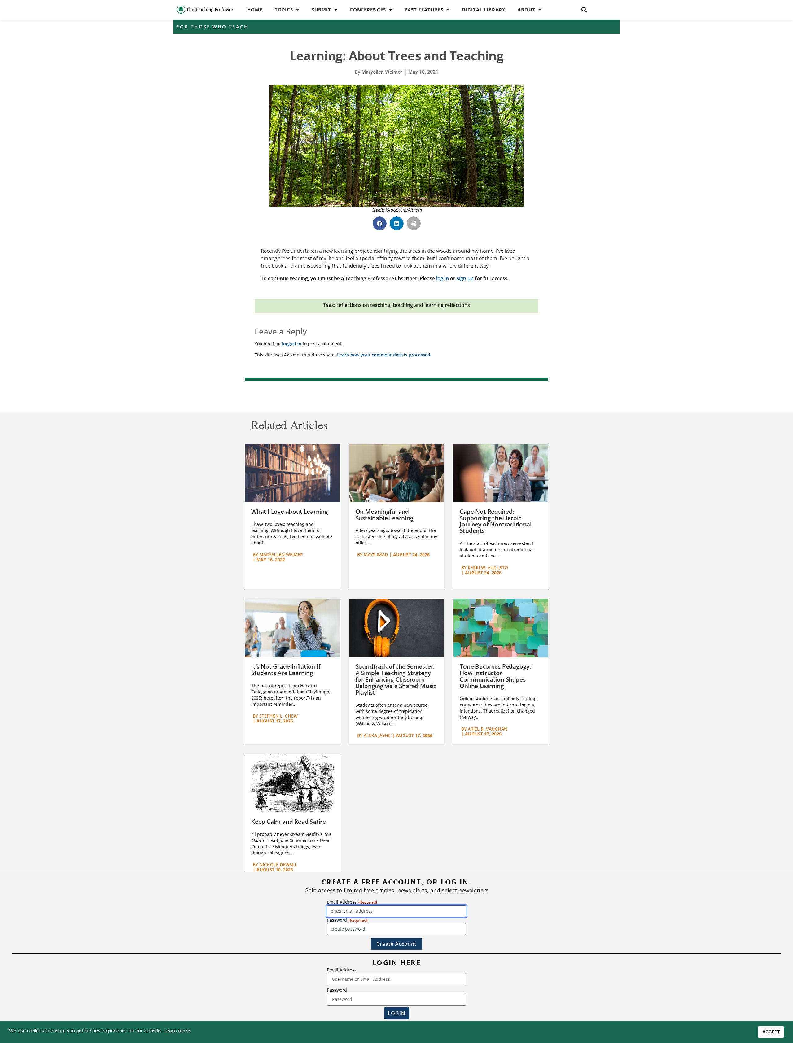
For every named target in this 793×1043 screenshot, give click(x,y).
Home (254, 10)
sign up (465, 278)
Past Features (424, 10)
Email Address (342, 970)
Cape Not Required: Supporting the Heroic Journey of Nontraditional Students (495, 521)
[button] (584, 9)
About (526, 10)
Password (337, 990)
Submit (321, 10)
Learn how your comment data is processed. (384, 355)
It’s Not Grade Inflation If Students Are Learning (286, 669)
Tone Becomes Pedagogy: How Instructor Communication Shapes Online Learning (495, 676)
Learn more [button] (176, 1030)
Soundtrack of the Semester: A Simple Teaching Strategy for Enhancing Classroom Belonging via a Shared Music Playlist (396, 679)
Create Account (396, 943)
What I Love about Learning (289, 512)
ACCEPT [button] (771, 1031)
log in (442, 278)
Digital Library (483, 10)
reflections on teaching (363, 305)
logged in (291, 344)
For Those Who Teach (212, 27)
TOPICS (284, 10)
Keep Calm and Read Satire (288, 822)
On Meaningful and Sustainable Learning (385, 515)
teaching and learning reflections (431, 305)
